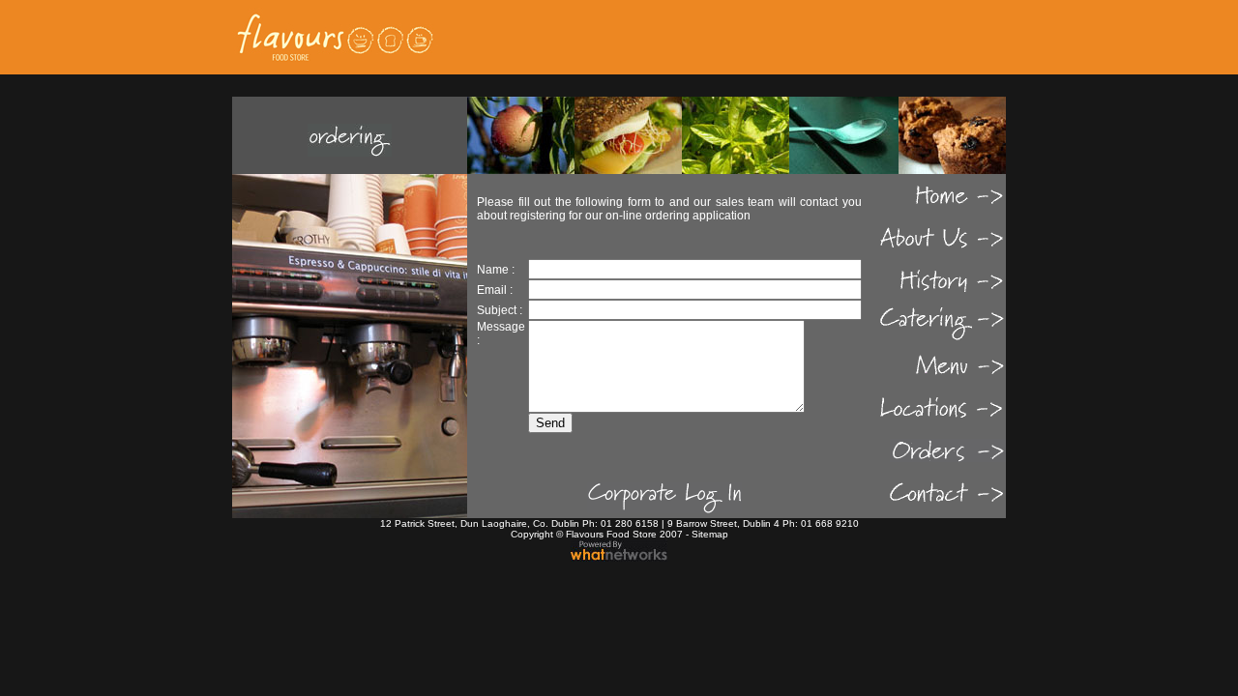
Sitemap (710, 534)
